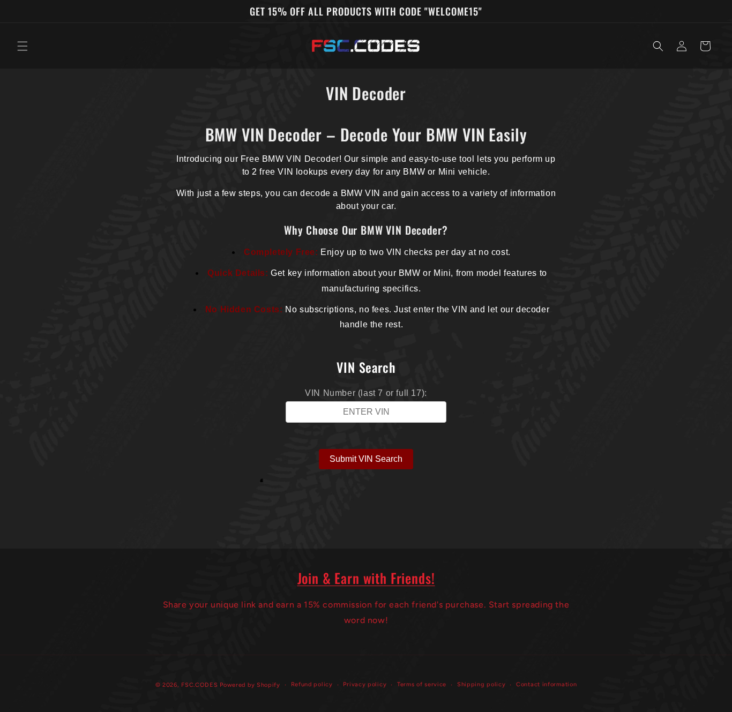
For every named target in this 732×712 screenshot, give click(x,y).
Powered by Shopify (250, 684)
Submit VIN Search (366, 458)
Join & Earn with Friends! (366, 578)
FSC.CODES (199, 684)
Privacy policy (364, 684)
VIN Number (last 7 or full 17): (366, 393)
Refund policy (312, 684)
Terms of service (421, 684)
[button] (22, 46)
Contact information (546, 684)
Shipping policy (481, 684)
